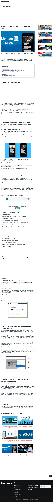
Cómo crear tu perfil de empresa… (25, 440)
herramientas (13, 192)
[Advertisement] (26, 17)
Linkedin (23, 53)
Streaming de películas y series (32, 487)
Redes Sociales (30, 489)
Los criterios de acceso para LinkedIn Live (10, 129)
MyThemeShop (35, 499)
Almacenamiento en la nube (32, 485)
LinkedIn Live (28, 55)
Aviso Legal (16, 487)
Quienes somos (17, 485)
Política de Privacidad (18, 494)
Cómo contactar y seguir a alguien (25, 426)
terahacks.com (25, 499)
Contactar (16, 496)
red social (5, 54)
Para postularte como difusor (7, 170)
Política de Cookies (17, 489)
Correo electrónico (30, 491)
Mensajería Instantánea (6, 6)
